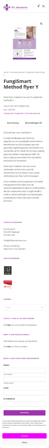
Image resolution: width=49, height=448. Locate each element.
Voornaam (8, 374)
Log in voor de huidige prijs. (16, 106)
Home (6, 72)
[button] (41, 24)
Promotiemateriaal (17, 72)
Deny (24, 442)
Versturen (24, 412)
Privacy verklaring (11, 246)
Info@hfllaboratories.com (15, 240)
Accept (24, 436)
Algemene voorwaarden (15, 249)
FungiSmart (19, 113)
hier (9, 325)
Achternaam (9, 383)
